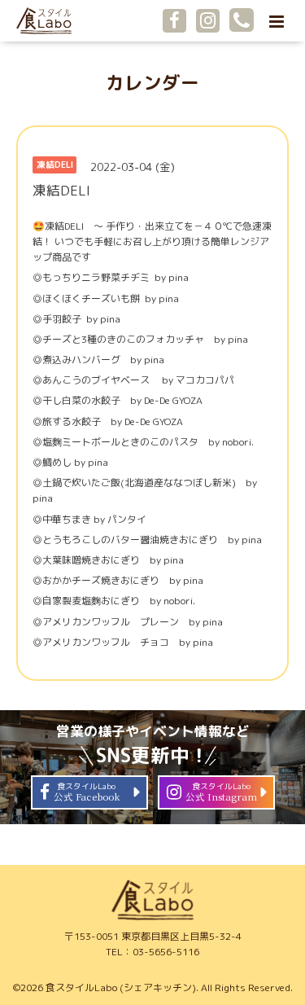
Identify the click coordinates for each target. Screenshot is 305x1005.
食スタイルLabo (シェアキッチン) (121, 987)
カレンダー (152, 82)
